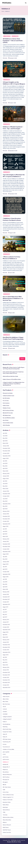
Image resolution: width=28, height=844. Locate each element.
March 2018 (5, 589)
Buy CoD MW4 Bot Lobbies (9, 417)
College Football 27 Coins (8, 395)
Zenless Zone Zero (7, 832)
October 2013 (6, 677)
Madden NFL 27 (6, 767)
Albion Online (7, 36)
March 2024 (5, 488)
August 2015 (5, 632)
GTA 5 (4, 754)
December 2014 (6, 644)
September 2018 (6, 574)
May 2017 (5, 614)
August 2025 (6, 458)
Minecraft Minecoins (7, 774)
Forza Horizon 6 (6, 746)
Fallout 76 (5, 736)
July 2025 (5, 460)
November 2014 (6, 647)
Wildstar (5, 822)
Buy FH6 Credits (6, 398)
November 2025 (6, 450)
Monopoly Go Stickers (8, 393)
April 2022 (5, 508)
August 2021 (5, 526)
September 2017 (6, 604)
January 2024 (6, 491)
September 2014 (6, 652)
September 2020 (6, 551)
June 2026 (5, 435)
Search (5, 355)
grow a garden (6, 751)
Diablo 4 (5, 721)
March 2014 (5, 664)
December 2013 (6, 672)
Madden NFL (5, 764)
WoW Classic (6, 827)
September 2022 (6, 503)
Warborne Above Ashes (8, 817)
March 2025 (5, 471)
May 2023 (5, 501)
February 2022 (6, 511)
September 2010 (6, 687)
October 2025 (6, 453)
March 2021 (5, 536)
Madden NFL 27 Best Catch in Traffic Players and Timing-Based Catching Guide (13, 368)
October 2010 (6, 685)
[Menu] (25, 2)
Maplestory (5, 769)
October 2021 (6, 521)
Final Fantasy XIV (7, 741)
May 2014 (5, 659)
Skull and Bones (6, 809)
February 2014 (6, 667)
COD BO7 (5, 711)
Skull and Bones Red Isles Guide (10, 376)
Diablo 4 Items (6, 405)
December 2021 (6, 516)
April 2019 (5, 569)
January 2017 (6, 622)
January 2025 (6, 476)
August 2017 (5, 607)
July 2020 (5, 556)
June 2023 (5, 498)
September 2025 (6, 455)
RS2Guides (6, 3)
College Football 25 (7, 716)
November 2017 (6, 599)
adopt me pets (6, 696)
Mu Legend (5, 782)
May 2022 (5, 506)
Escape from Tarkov (7, 731)
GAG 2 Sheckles (6, 425)
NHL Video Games (7, 787)
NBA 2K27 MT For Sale (8, 412)
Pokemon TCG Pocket (7, 799)
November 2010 (6, 682)
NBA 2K (4, 784)
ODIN (4, 789)
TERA (4, 812)
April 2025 (5, 468)
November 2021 (6, 518)
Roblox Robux (6, 804)
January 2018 (6, 594)
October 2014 (6, 649)
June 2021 (5, 531)
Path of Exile (5, 792)
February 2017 (6, 619)
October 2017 (6, 602)
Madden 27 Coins (6, 407)
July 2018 (5, 579)
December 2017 (6, 596)
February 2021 (6, 539)
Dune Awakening (6, 724)
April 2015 (5, 634)
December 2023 (6, 493)
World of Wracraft (7, 824)
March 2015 (5, 637)
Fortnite (4, 744)
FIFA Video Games (7, 739)
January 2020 (6, 561)
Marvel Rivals (6, 772)
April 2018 (5, 586)
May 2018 (5, 584)
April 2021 (5, 533)
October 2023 (6, 496)
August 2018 (5, 576)
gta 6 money (5, 757)
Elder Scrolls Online (7, 729)
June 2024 (5, 483)
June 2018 (5, 581)
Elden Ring (5, 726)
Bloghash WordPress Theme (14, 841)
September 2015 (6, 629)
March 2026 (5, 443)
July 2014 (5, 657)
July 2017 (5, 609)
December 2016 (6, 624)
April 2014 (5, 662)
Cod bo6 (5, 709)
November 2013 (6, 675)
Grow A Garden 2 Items (8, 422)
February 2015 (6, 639)
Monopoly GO (6, 779)
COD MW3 (5, 714)
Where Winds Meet (7, 819)
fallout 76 (5, 734)
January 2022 (6, 513)
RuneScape (5, 807)
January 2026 (6, 445)
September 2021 (6, 523)
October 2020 (6, 549)
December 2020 (6, 544)
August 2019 (5, 564)
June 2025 (5, 463)
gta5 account (6, 759)
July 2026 (5, 433)
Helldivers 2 (15, 36)
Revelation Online (6, 802)
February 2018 (6, 591)
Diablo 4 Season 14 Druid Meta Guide (12, 379)
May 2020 (5, 559)
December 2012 (6, 680)
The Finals (5, 814)
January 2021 (6, 541)
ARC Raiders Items (7, 415)
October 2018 (6, 571)
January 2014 (6, 669)
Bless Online (5, 701)
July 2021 (5, 529)
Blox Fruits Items (6, 704)
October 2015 (6, 627)
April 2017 (5, 617)
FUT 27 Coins (6, 400)
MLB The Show (6, 777)
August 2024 (6, 478)
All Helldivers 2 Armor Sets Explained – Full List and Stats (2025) (13, 40)
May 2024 (5, 486)
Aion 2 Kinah (5, 420)
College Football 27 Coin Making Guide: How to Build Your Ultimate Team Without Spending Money (13, 384)
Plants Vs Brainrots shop (8, 794)
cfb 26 (4, 706)
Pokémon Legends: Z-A (8, 797)
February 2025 (6, 473)
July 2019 (5, 566)
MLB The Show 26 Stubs (8, 410)
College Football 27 (7, 719)
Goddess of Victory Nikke (8, 749)
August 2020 (6, 554)
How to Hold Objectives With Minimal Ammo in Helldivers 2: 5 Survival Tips (13, 298)
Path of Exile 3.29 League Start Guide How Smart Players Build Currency (13, 372)
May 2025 (5, 466)
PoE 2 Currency (6, 403)
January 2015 (6, 642)
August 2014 (5, 654)
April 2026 (5, 440)
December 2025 (6, 448)
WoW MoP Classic (7, 830)
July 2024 (5, 481)
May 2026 (5, 438)
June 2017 (5, 612)
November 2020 (6, 546)
